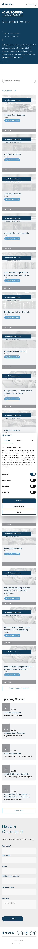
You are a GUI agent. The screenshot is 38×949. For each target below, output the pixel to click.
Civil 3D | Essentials (12, 430)
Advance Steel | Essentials (14, 115)
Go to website (31, 4)
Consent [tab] (7, 440)
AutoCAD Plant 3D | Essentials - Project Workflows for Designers (16, 274)
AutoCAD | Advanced (12, 154)
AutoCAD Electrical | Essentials (16, 233)
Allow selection (19, 506)
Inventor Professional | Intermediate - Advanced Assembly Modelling (18, 668)
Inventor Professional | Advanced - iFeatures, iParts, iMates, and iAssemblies (17, 590)
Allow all (19, 501)
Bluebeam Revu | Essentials (15, 351)
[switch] (33, 480)
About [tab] (31, 440)
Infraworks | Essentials (13, 548)
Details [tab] (19, 440)
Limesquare (22, 944)
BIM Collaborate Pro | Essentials (17, 312)
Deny (19, 512)
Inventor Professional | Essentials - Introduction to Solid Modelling (17, 628)
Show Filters (7, 91)
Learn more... (8, 130)
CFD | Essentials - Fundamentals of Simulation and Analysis (18, 392)
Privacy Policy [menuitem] (19, 941)
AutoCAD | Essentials (12, 194)
